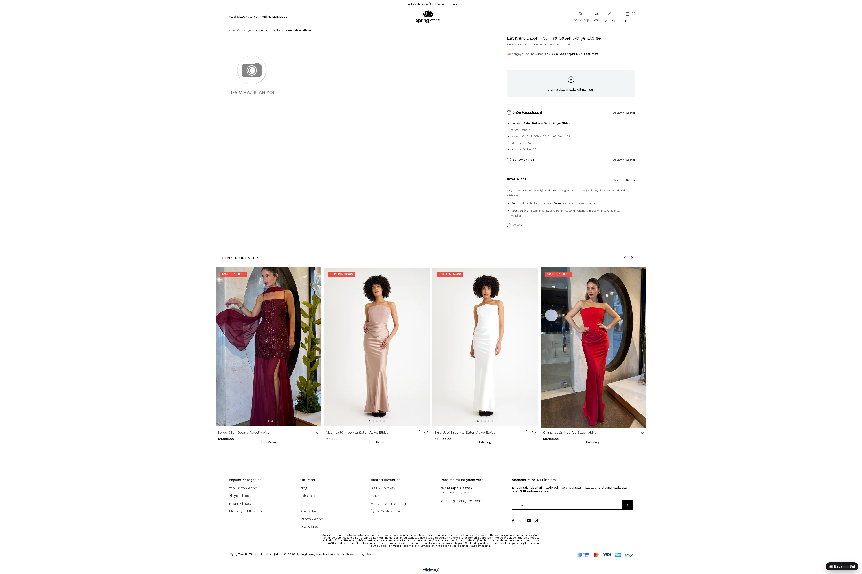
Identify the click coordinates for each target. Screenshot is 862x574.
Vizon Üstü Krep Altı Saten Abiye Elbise (357, 433)
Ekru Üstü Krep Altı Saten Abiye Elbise (464, 433)
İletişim (305, 503)
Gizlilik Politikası (383, 488)
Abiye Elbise (239, 496)
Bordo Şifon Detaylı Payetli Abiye (243, 433)
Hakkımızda (309, 496)
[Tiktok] (537, 520)
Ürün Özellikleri (527, 112)
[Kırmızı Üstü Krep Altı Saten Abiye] (594, 346)
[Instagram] (520, 520)
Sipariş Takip (310, 511)
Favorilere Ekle (317, 432)
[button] (265, 421)
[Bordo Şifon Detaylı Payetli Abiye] (269, 346)
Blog (303, 488)
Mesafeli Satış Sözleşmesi (391, 503)
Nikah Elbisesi (240, 503)
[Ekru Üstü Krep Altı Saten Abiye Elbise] (485, 346)
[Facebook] (513, 520)
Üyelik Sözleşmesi (385, 511)
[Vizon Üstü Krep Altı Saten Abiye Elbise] (377, 346)
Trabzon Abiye (311, 519)
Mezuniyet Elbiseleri (245, 511)
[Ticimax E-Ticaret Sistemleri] (431, 570)
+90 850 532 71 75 (457, 490)
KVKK (374, 496)
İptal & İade (517, 179)
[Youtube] (529, 520)
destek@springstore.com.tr (463, 501)
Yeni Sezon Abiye (243, 488)
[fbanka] (605, 555)
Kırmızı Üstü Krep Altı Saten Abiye (570, 433)
